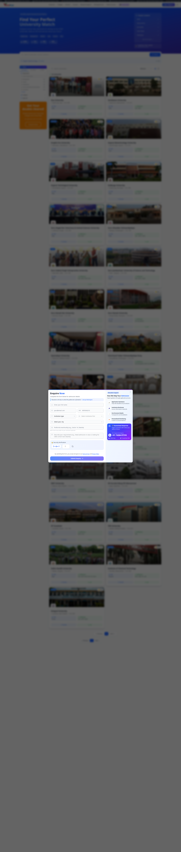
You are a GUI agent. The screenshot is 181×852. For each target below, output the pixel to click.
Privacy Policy (95, 454)
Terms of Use (85, 454)
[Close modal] (130, 392)
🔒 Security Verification (58, 442)
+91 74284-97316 (119, 435)
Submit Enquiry (76, 458)
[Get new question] (72, 446)
